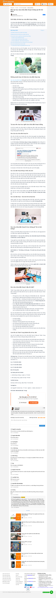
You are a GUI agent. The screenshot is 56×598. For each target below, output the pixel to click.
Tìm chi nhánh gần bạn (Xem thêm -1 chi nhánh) (45, 587)
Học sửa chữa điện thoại (16, 80)
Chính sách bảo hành (6, 575)
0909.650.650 (29, 575)
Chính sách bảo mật (6, 573)
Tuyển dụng (18, 578)
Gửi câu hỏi (42, 425)
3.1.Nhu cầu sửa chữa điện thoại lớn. (17, 37)
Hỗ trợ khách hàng (19, 576)
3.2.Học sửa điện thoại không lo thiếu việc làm (19, 39)
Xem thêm (28, 510)
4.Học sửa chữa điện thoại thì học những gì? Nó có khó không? (22, 42)
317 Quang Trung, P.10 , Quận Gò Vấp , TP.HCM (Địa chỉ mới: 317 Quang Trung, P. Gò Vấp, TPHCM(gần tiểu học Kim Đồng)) (45, 582)
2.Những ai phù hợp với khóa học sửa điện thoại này (20, 34)
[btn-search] (15, 4)
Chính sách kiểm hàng (6, 576)
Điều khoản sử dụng (6, 581)
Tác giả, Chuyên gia (19, 581)
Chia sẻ (44, 14)
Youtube (33, 587)
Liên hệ (17, 575)
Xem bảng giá (23, 402)
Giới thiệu (17, 573)
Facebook (28, 587)
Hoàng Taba (15, 14)
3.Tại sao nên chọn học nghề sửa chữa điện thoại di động (21, 36)
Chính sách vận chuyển (7, 578)
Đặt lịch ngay (34, 402)
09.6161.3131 (30, 581)
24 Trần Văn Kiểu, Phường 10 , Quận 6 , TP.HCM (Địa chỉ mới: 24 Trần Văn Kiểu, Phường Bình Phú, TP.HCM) (45, 575)
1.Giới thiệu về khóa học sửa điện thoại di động (19, 32)
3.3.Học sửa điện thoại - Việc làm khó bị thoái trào (20, 40)
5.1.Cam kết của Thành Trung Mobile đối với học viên (20, 45)
